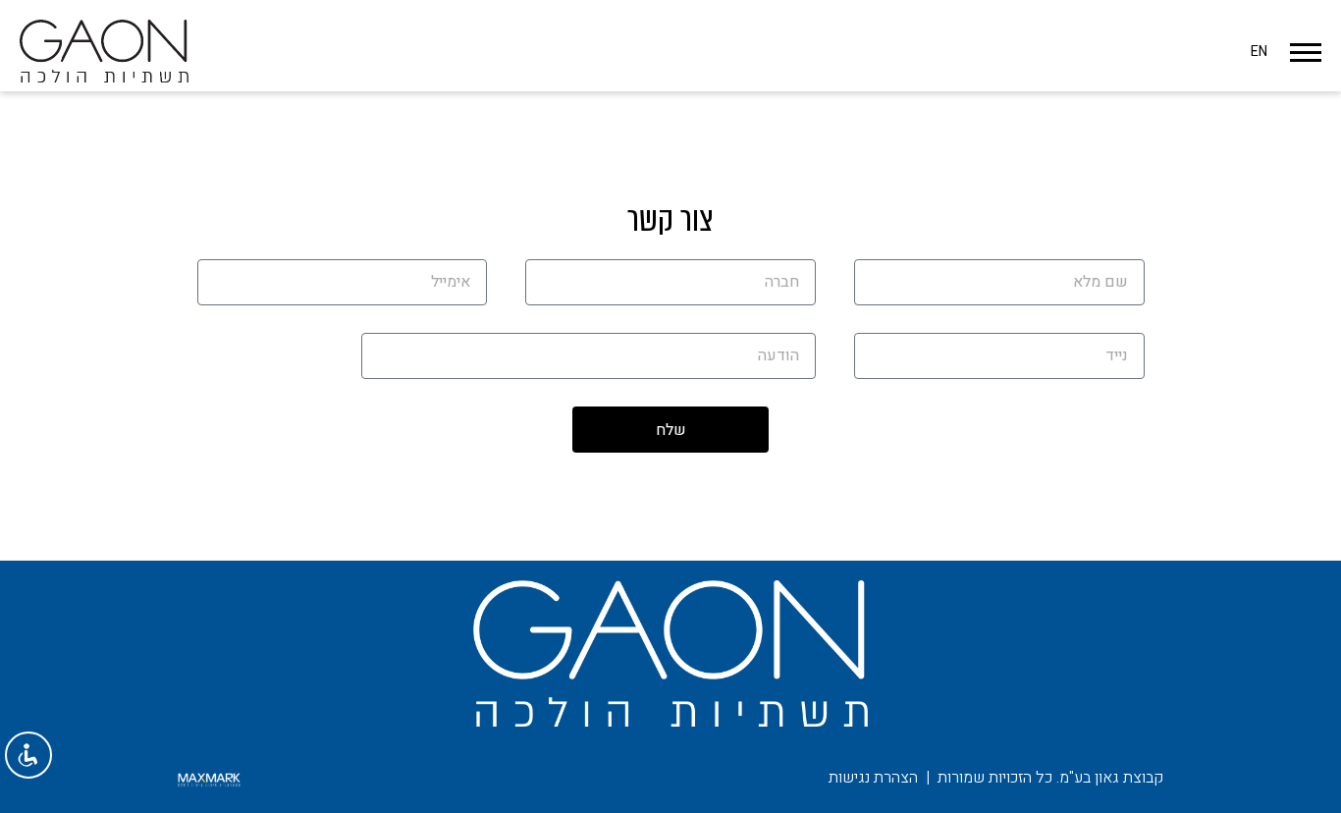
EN (1259, 51)
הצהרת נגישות (873, 777)
